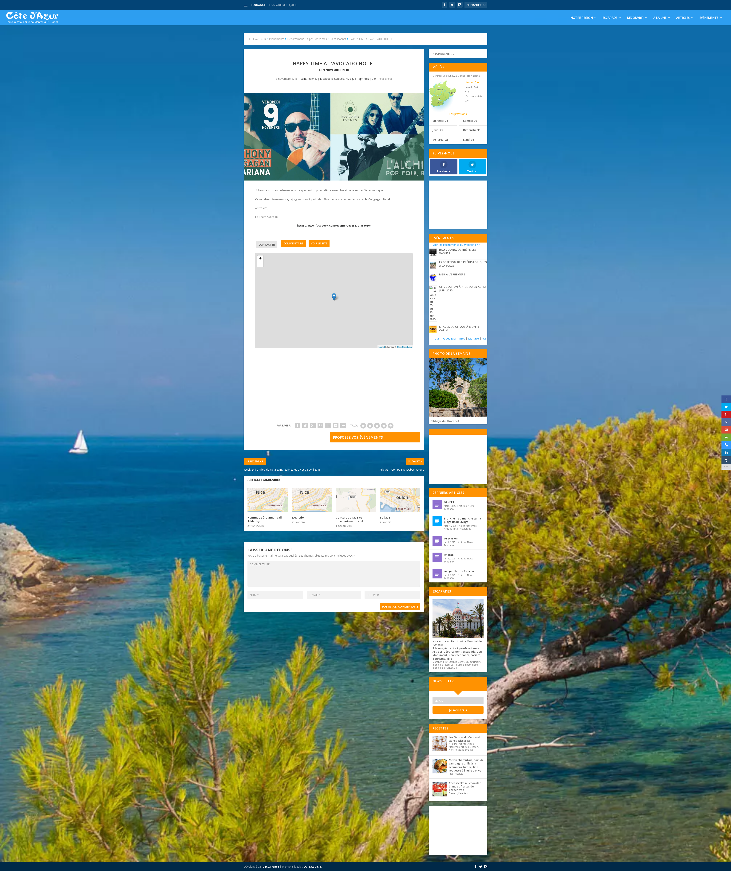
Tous (436, 338)
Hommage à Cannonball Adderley (264, 519)
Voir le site (319, 243)
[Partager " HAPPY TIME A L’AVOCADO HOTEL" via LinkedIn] (328, 425)
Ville (449, 658)
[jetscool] (437, 557)
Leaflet (381, 346)
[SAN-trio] (312, 500)
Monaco (473, 338)
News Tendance (458, 655)
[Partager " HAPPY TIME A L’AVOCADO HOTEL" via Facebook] (297, 425)
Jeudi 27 (438, 130)
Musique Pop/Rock (357, 78)
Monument (440, 655)
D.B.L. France (271, 866)
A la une (659, 18)
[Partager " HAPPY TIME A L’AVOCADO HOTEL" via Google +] (313, 425)
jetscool (449, 555)
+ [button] (260, 258)
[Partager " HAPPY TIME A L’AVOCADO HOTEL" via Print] (343, 425)
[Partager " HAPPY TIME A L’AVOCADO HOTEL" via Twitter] (305, 425)
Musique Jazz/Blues (332, 78)
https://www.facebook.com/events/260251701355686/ (334, 225)
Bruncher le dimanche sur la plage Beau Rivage (462, 520)
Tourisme (439, 658)
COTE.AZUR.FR (313, 866)
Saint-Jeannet (309, 78)
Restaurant (465, 528)
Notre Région (582, 18)
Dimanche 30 (471, 130)
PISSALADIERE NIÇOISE (282, 5)
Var (484, 338)
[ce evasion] (437, 541)
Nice (455, 528)
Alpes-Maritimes (454, 338)
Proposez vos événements (358, 437)
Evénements (708, 18)
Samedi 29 (470, 120)
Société (475, 655)
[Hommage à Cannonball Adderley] (267, 500)
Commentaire (293, 243)
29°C (440, 103)
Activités (450, 648)
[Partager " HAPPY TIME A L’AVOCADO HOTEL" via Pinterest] (320, 425)
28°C (440, 90)
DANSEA (449, 502)
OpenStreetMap (404, 346)
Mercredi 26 (440, 120)
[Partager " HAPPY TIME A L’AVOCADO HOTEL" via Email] (335, 425)
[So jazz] (400, 500)
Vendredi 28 (440, 139)
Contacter (267, 244)
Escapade (610, 18)
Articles (683, 18)
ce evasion (451, 538)
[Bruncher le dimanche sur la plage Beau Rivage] (437, 521)
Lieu (479, 651)
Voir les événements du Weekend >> (456, 245)
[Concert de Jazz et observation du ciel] (356, 500)
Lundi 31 (468, 139)
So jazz (385, 517)
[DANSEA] (437, 504)
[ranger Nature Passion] (437, 573)
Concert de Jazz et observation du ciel (349, 519)
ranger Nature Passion (459, 571)
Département (453, 651)
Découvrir (635, 18)
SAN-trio (298, 517)
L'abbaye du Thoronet (444, 421)
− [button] (260, 264)
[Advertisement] (334, 387)
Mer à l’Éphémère (452, 274)
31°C (452, 93)
